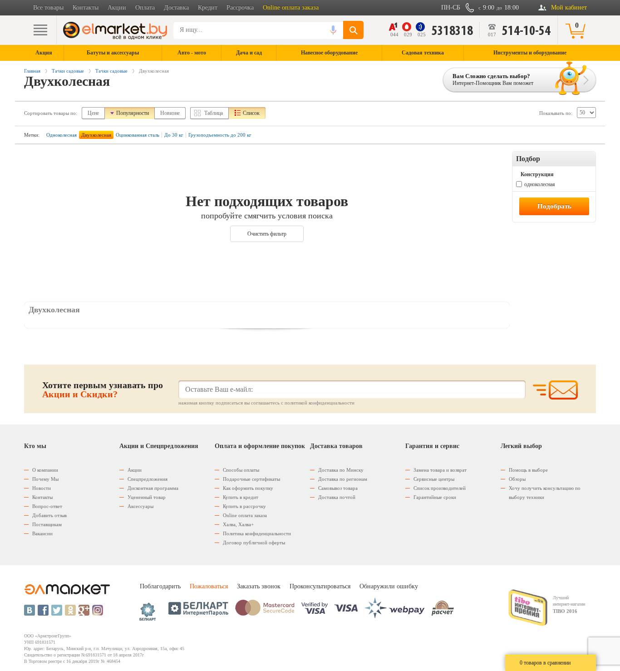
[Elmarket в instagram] (97, 610)
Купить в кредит (240, 497)
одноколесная (539, 184)
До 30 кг (173, 135)
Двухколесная (96, 135)
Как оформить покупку (248, 488)
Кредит (207, 7)
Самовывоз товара (338, 488)
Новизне (170, 113)
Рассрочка (240, 7)
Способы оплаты (241, 470)
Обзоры (517, 479)
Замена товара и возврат (440, 470)
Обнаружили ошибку (388, 586)
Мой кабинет (569, 7)
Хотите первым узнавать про (102, 389)
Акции (117, 7)
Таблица (213, 113)
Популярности (132, 113)
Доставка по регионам (342, 479)
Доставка (176, 7)
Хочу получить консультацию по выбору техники (545, 492)
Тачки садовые (68, 71)
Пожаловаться (209, 586)
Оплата (145, 7)
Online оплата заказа (291, 7)
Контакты (85, 7)
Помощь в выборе (528, 470)
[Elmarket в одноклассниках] (70, 610)
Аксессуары (140, 506)
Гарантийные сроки (434, 497)
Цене (93, 113)
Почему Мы (45, 479)
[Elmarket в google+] (84, 610)
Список (251, 113)
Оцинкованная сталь (137, 135)
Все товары (48, 7)
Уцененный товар (147, 497)
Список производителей (439, 488)
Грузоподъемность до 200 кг (219, 135)
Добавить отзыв (49, 515)
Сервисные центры (433, 479)
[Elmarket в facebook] (43, 610)
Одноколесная (61, 135)
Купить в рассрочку (244, 506)
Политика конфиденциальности (257, 533)
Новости (41, 488)
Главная (32, 71)
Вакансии (42, 533)
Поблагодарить (160, 586)
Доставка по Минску (341, 470)
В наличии (532, 173)
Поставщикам (47, 524)
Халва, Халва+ (238, 524)
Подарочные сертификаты (251, 479)
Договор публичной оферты (254, 542)
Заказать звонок (258, 586)
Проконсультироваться (320, 586)
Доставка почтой (336, 497)
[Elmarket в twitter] (56, 610)
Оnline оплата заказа (245, 515)
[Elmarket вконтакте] (29, 610)
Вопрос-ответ (47, 506)
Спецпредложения (147, 479)
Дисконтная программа (153, 488)
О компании (45, 470)
